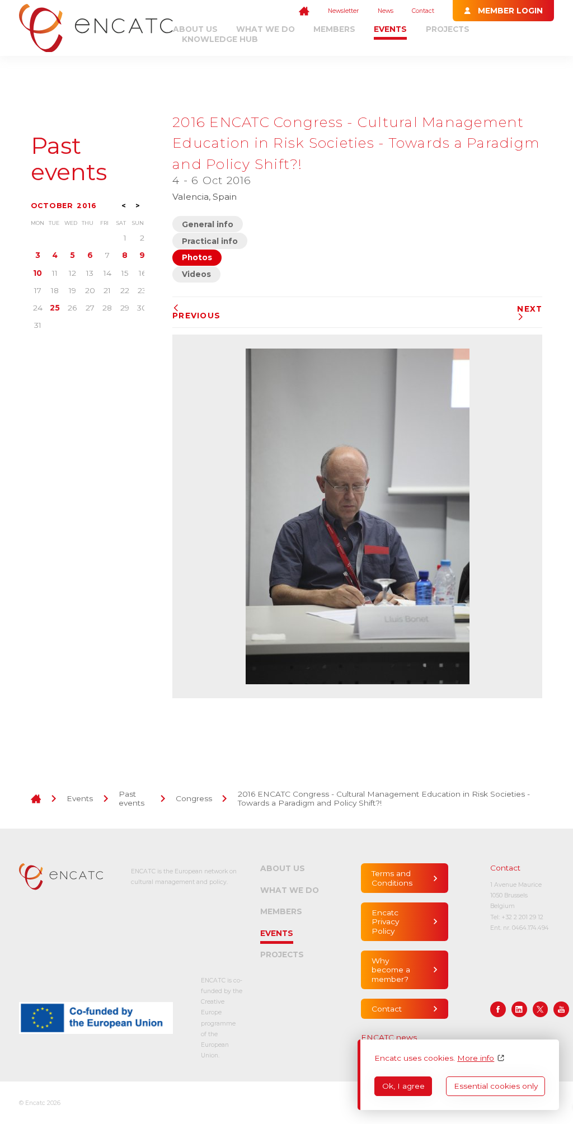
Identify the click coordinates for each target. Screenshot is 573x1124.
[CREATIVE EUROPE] (96, 1018)
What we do (265, 29)
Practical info (210, 241)
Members (334, 29)
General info (207, 224)
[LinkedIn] (519, 1009)
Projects (447, 29)
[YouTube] (561, 1009)
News (385, 11)
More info (475, 1058)
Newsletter (343, 11)
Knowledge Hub (220, 39)
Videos (196, 274)
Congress (194, 798)
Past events (69, 159)
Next (529, 308)
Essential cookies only (496, 1085)
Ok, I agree (403, 1085)
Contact (423, 11)
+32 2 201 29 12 (522, 917)
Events (390, 29)
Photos (197, 257)
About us (195, 29)
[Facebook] (498, 1009)
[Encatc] (96, 28)
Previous (196, 315)
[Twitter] (540, 1009)
